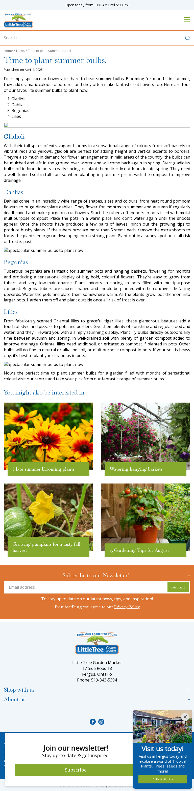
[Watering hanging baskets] (145, 436)
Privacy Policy (127, 606)
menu (187, 19)
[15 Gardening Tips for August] (145, 517)
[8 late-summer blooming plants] (48, 436)
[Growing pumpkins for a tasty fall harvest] (48, 517)
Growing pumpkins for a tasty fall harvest (46, 547)
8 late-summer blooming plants (44, 469)
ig (101, 722)
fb (93, 722)
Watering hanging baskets (136, 469)
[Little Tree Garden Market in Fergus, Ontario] (18, 20)
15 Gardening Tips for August (139, 550)
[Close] (185, 717)
